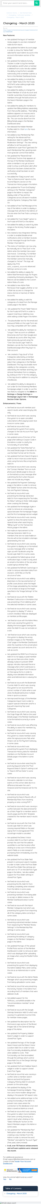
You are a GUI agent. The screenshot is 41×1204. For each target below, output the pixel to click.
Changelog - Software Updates (19, 15)
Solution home (12, 13)
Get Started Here (26, 13)
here (26, 129)
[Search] (36, 3)
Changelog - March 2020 (16, 1193)
